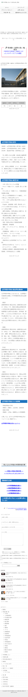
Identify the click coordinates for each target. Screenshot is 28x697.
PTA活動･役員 (8, 617)
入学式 (6, 613)
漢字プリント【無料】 (8, 668)
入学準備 (5, 670)
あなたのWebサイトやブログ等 (8, 527)
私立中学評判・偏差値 (20, 32)
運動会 (6, 627)
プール (6, 629)
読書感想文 (7, 631)
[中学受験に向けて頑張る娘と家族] (10, 2)
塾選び (4, 609)
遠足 (6, 625)
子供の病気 (5, 679)
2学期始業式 (8, 635)
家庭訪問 (7, 619)
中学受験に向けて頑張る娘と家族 (7, 32)
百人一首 (5, 666)
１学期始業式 (8, 615)
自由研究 (7, 633)
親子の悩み (12, 595)
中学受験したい (6, 654)
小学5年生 (5, 681)
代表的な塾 (5, 657)
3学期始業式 (8, 641)
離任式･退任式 (8, 649)
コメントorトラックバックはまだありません (17, 508)
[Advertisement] (14, 22)
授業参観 (7, 623)
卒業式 (6, 576)
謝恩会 (6, 647)
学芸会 (6, 639)
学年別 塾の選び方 (7, 659)
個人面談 (7, 621)
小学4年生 (5, 684)
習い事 (4, 675)
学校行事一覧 (10, 576)
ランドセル (7, 672)
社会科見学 (7, 637)
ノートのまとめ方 (7, 663)
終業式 (6, 651)
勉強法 (6, 601)
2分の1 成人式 (8, 643)
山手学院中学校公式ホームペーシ (10, 423)
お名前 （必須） (5, 517)
